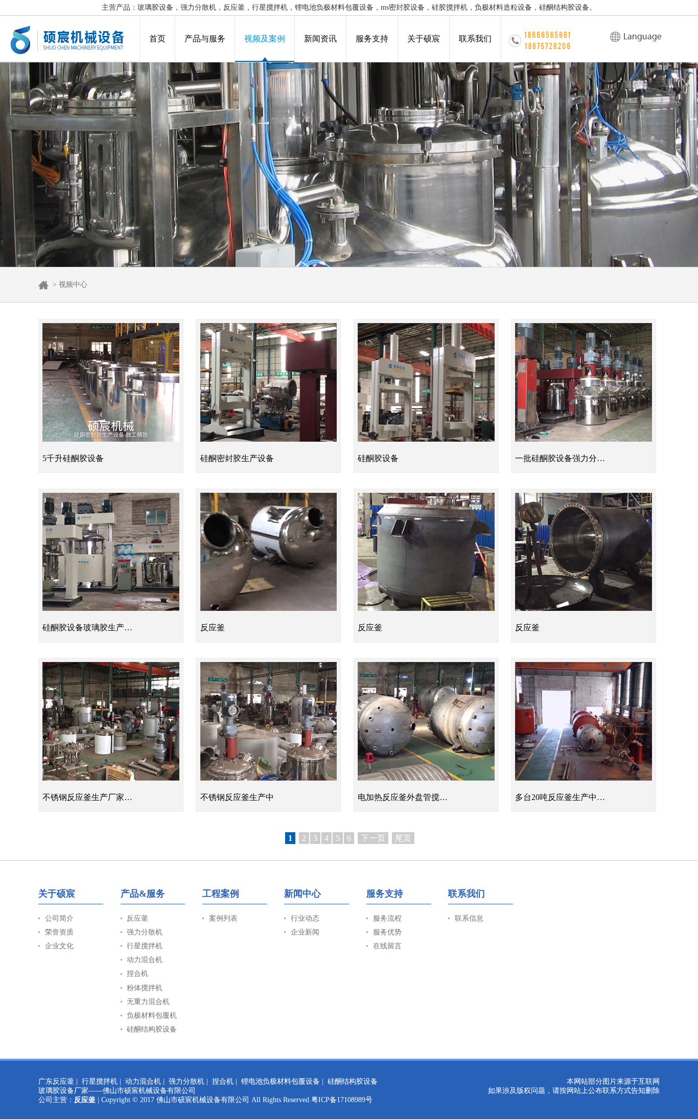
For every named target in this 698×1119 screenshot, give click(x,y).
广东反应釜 (56, 1081)
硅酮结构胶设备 (152, 1029)
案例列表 (223, 918)
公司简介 (59, 918)
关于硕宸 (423, 38)
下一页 (373, 838)
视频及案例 (264, 38)
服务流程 (387, 918)
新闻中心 (302, 893)
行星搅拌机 (144, 946)
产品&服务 (143, 893)
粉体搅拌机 (144, 988)
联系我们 (475, 38)
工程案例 (220, 893)
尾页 (403, 838)
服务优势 (387, 932)
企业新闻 (305, 932)
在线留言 (387, 946)
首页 (157, 38)
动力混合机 (144, 960)
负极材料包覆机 (152, 1015)
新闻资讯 (320, 38)
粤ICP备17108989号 (342, 1100)
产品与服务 (204, 38)
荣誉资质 (59, 932)
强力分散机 (144, 932)
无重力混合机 (148, 1002)
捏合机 (137, 973)
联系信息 (469, 918)
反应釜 (137, 918)
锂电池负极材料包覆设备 (280, 1081)
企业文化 (59, 946)
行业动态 (305, 918)
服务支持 (372, 38)
